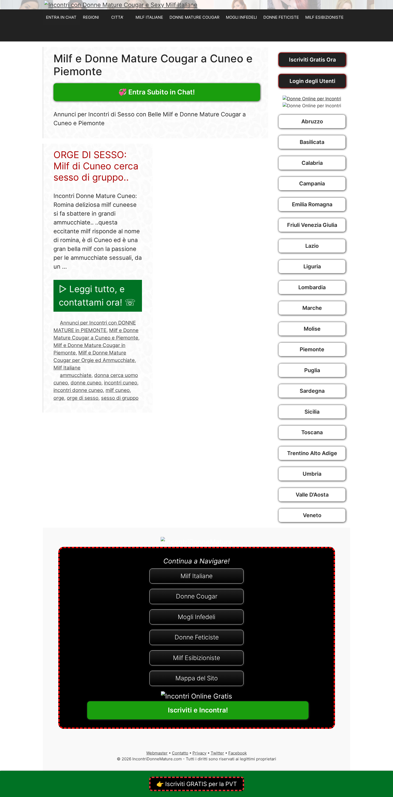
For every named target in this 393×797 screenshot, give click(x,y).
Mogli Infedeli (196, 617)
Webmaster (157, 753)
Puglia (312, 370)
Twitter (217, 753)
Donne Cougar (196, 596)
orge (58, 398)
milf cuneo (118, 390)
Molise (312, 329)
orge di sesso (82, 398)
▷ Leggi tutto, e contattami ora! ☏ (97, 296)
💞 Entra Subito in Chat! (156, 92)
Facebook (237, 753)
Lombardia (312, 287)
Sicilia (312, 412)
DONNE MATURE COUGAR (194, 17)
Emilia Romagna (312, 204)
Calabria (312, 163)
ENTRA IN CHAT (61, 17)
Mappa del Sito (196, 678)
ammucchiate (75, 375)
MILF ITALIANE (149, 17)
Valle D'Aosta (312, 494)
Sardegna (312, 391)
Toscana (312, 432)
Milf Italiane (66, 368)
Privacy (199, 753)
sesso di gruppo (119, 398)
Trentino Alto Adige (312, 453)
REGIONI (91, 17)
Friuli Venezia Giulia (312, 225)
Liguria (312, 266)
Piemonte (312, 349)
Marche (312, 308)
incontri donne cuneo (78, 390)
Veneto (312, 515)
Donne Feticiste (197, 637)
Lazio (312, 246)
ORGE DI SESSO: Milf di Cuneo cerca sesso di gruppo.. (95, 166)
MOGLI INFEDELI (241, 17)
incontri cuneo (120, 383)
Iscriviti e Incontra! (198, 710)
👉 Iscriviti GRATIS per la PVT (196, 783)
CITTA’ (117, 17)
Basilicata (312, 142)
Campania (312, 183)
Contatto (180, 753)
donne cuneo (86, 383)
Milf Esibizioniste (196, 658)
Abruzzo (312, 121)
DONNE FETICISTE (281, 17)
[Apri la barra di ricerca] (344, 33)
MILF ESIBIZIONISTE (324, 17)
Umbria (312, 474)
